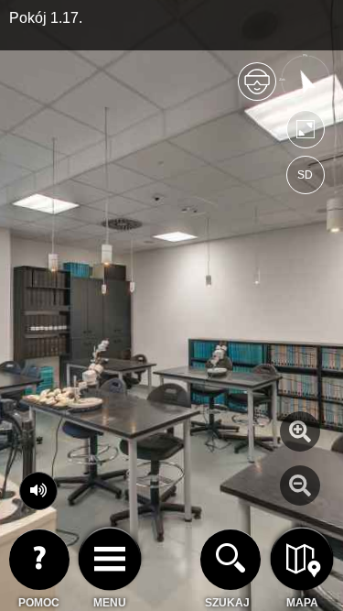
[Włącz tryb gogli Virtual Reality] (257, 89)
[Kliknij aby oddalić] (300, 485)
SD (305, 175)
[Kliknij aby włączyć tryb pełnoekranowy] (305, 133)
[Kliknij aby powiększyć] (300, 431)
